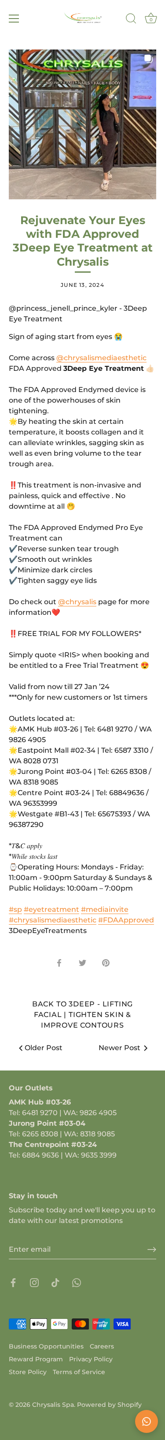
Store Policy (28, 1371)
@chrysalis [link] (77, 602)
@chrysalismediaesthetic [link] (101, 358)
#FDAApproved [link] (126, 920)
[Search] (131, 20)
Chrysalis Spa (53, 1404)
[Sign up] (151, 1249)
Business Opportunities (46, 1346)
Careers (102, 1346)
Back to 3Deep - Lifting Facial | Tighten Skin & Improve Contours (82, 1014)
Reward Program (36, 1359)
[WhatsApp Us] (146, 1421)
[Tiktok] (55, 1282)
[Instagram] (34, 1282)
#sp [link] (15, 909)
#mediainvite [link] (104, 909)
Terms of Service (79, 1371)
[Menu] (14, 18)
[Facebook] (13, 1282)
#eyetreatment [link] (51, 909)
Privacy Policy (91, 1359)
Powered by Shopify (109, 1404)
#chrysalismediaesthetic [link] (52, 920)
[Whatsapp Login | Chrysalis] (76, 1282)
